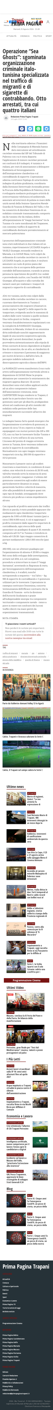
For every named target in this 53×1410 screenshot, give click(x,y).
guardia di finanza (32, 660)
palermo (41, 653)
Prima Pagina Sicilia (10, 1356)
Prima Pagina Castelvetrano (13, 1338)
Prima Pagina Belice (10, 1335)
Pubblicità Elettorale (11, 1390)
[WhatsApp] (38, 128)
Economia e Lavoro (10, 1300)
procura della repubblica (12, 660)
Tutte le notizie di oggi (11, 1308)
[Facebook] (22, 128)
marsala (24, 653)
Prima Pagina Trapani (11, 1360)
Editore (5, 1372)
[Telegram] (46, 128)
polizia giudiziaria (10, 656)
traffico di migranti (10, 653)
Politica (37, 36)
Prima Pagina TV (9, 1304)
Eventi (5, 1293)
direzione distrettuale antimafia (33, 656)
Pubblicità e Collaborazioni (13, 1383)
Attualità (11, 36)
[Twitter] (30, 128)
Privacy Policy (8, 1386)
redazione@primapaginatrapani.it (16, 1393)
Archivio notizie (8, 1311)
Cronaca (24, 36)
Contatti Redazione (10, 1375)
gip (33, 653)
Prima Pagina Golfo (10, 1342)
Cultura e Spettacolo (11, 1286)
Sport (5, 1297)
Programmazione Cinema (12, 1323)
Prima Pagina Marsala (11, 1346)
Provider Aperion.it (10, 1379)
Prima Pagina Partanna (12, 1353)
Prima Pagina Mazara (11, 1349)
